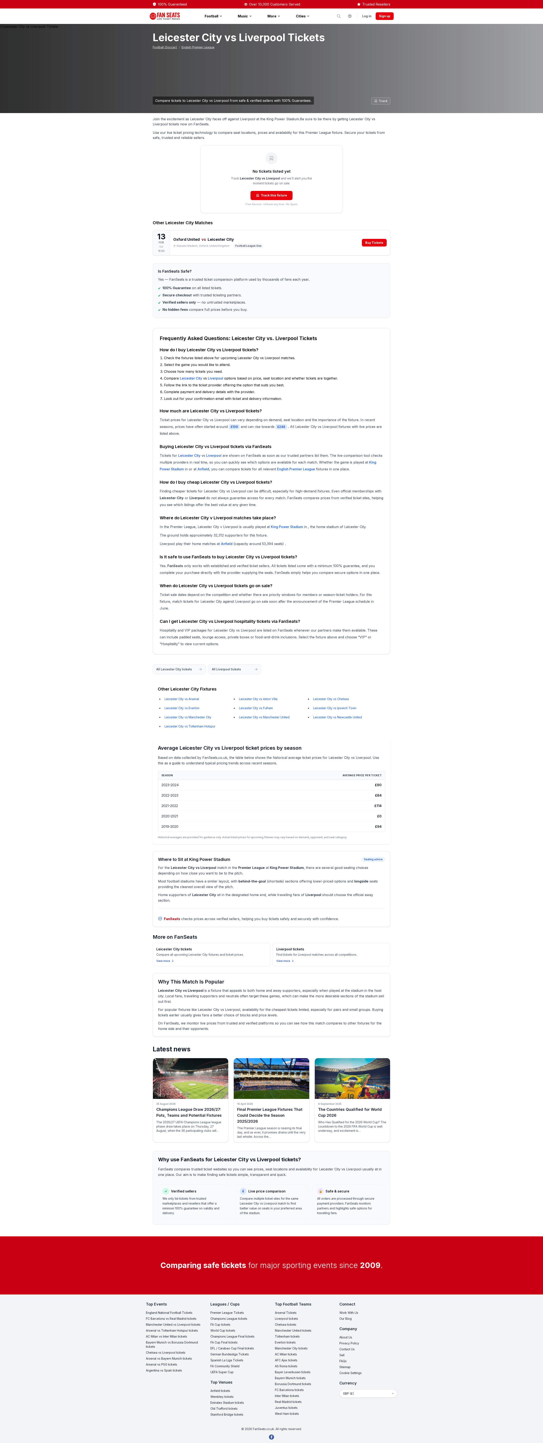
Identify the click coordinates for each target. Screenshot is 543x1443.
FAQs (343, 1361)
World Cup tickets (222, 1330)
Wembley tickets (222, 1396)
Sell (341, 1355)
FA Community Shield (224, 1366)
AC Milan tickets (286, 1354)
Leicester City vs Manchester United (264, 717)
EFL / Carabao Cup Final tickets (232, 1348)
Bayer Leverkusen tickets (293, 1372)
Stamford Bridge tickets (226, 1414)
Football (211, 16)
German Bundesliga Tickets (229, 1354)
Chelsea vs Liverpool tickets (165, 1352)
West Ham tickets (287, 1413)
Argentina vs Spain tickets (164, 1370)
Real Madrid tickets (288, 1402)
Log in (366, 16)
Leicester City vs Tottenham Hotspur (190, 726)
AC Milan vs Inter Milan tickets (166, 1336)
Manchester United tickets (293, 1330)
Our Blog (345, 1318)
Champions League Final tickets (232, 1336)
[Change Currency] (349, 16)
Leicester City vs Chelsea (331, 699)
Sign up (384, 16)
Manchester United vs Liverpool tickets (173, 1324)
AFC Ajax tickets (286, 1360)
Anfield (203, 469)
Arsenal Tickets (286, 1312)
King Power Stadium (287, 527)
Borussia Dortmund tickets (293, 1384)
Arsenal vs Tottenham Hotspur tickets (172, 1330)
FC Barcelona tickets (289, 1390)
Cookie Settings (350, 1373)
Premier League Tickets (227, 1312)
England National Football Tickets (169, 1312)
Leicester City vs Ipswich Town (334, 708)
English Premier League (198, 47)
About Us (345, 1337)
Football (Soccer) (165, 47)
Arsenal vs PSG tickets (161, 1364)
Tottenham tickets (287, 1336)
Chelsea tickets (285, 1324)
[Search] (338, 16)
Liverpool (215, 378)
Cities (301, 16)
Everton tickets (285, 1342)
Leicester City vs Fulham (256, 708)
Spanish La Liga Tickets (226, 1360)
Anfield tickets (220, 1391)
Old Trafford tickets (224, 1408)
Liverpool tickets (286, 1318)
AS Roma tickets (286, 1366)
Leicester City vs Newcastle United (337, 717)
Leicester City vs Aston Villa (258, 699)
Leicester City (179, 222)
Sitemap (345, 1367)
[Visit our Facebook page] (271, 1437)
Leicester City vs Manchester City (188, 717)
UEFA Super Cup (222, 1372)
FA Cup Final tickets (224, 1342)
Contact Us (347, 1349)
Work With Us (348, 1312)
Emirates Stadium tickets (227, 1402)
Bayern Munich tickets (290, 1378)
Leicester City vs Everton (182, 708)
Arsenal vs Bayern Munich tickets (169, 1358)
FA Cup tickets (220, 1324)
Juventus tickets (286, 1407)
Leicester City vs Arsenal (182, 699)
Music (243, 16)
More (271, 16)
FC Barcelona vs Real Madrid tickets (171, 1318)
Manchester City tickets (291, 1348)
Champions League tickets (228, 1318)
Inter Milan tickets (287, 1396)
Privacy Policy (349, 1343)
